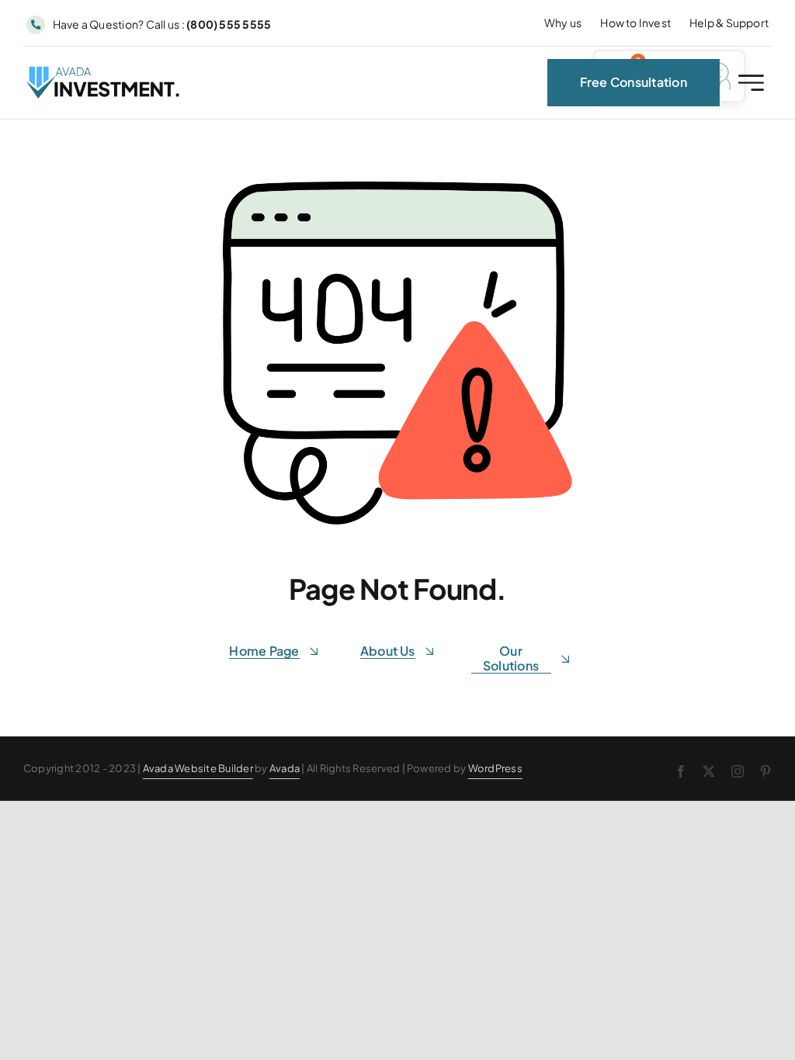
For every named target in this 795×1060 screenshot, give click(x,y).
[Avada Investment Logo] (104, 72)
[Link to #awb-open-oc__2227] (751, 82)
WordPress (495, 768)
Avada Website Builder (198, 768)
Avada (284, 768)
